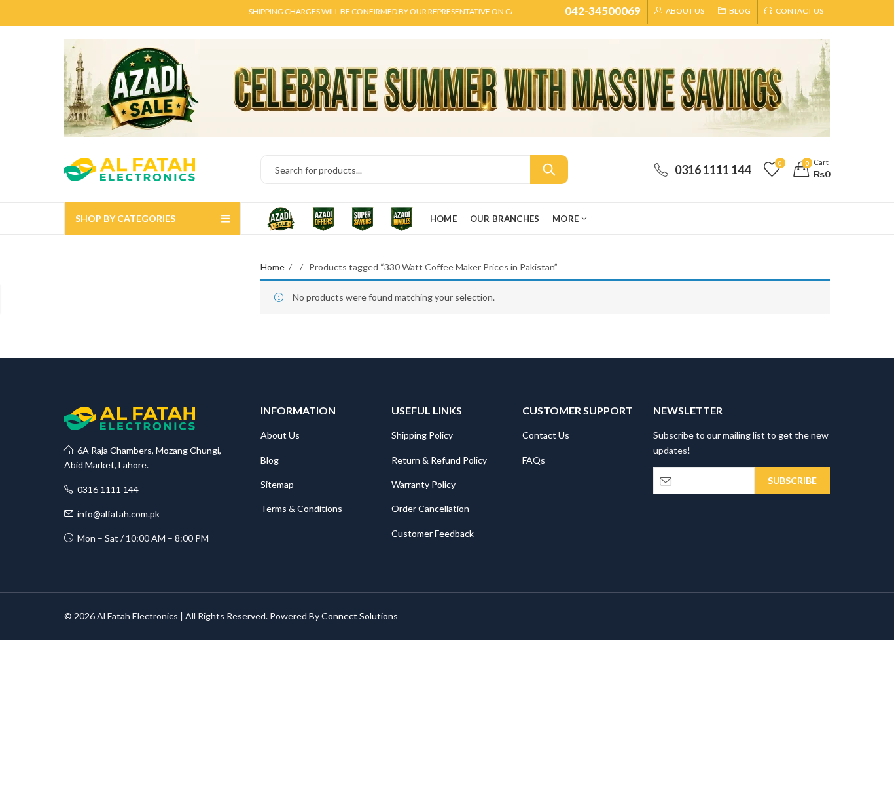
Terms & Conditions (301, 508)
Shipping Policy (422, 435)
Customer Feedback (432, 533)
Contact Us (545, 435)
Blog (269, 460)
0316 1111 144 (106, 489)
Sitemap (277, 484)
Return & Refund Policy (439, 460)
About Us (280, 435)
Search (549, 169)
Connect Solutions (359, 615)
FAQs (533, 460)
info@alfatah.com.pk (116, 513)
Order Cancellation (430, 508)
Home (272, 266)
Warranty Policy (423, 484)
